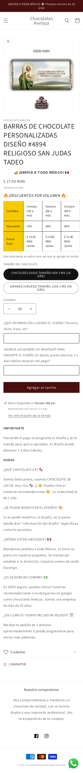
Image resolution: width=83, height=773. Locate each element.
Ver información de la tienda (29, 415)
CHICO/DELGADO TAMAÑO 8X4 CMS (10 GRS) (41, 274)
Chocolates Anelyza (34, 765)
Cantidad (9, 300)
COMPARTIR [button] (17, 664)
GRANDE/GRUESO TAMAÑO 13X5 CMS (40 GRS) (41, 288)
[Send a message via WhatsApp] (73, 763)
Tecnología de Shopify (55, 765)
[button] (6, 21)
